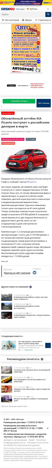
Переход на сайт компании (17, 273)
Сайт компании (43, 103)
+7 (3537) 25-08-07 (35, 422)
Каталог (20, 9)
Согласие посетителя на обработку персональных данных (26, 444)
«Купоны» (8, 436)
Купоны (33, 9)
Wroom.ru (31, 182)
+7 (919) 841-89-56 (35, 436)
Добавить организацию (15, 440)
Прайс (32, 440)
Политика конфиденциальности (25, 441)
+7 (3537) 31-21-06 (25, 428)
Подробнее (28, 350)
